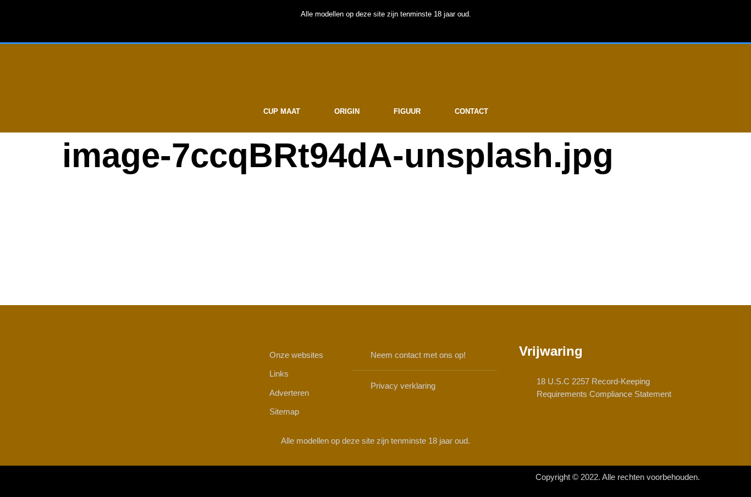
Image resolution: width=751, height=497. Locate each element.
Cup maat (281, 111)
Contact (471, 111)
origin (347, 111)
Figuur (407, 111)
